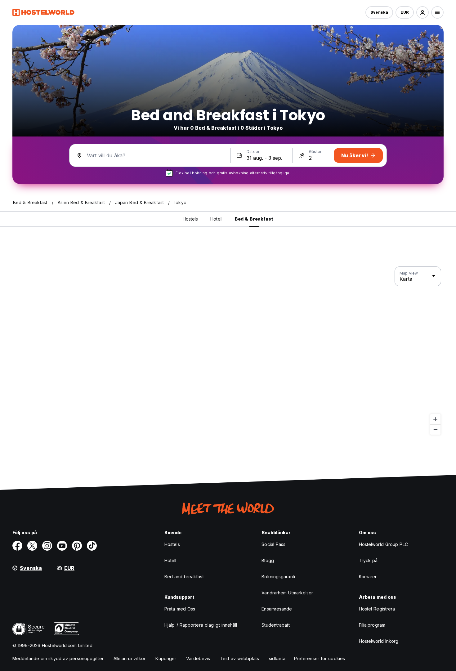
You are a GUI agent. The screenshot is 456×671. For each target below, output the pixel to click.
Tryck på (368, 560)
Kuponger (165, 658)
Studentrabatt (275, 625)
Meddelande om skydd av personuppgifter (58, 658)
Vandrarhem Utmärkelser (287, 592)
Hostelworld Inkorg (379, 641)
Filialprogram (372, 625)
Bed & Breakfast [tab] (254, 218)
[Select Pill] (422, 12)
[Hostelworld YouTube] (62, 546)
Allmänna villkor (130, 658)
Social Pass (273, 544)
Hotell (170, 560)
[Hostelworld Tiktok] (92, 546)
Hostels (172, 544)
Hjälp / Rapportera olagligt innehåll (200, 625)
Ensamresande (277, 608)
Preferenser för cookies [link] (319, 658)
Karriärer (368, 576)
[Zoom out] (435, 429)
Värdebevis (198, 658)
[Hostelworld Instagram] (47, 546)
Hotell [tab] (216, 218)
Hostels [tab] (190, 218)
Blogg (268, 560)
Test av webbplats (239, 658)
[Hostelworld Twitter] (32, 546)
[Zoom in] (435, 419)
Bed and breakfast (184, 576)
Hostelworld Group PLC (383, 544)
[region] (228, 351)
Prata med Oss (179, 608)
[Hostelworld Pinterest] (77, 546)
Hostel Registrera (377, 608)
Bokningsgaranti (278, 576)
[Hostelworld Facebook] (17, 546)
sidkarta (277, 658)
